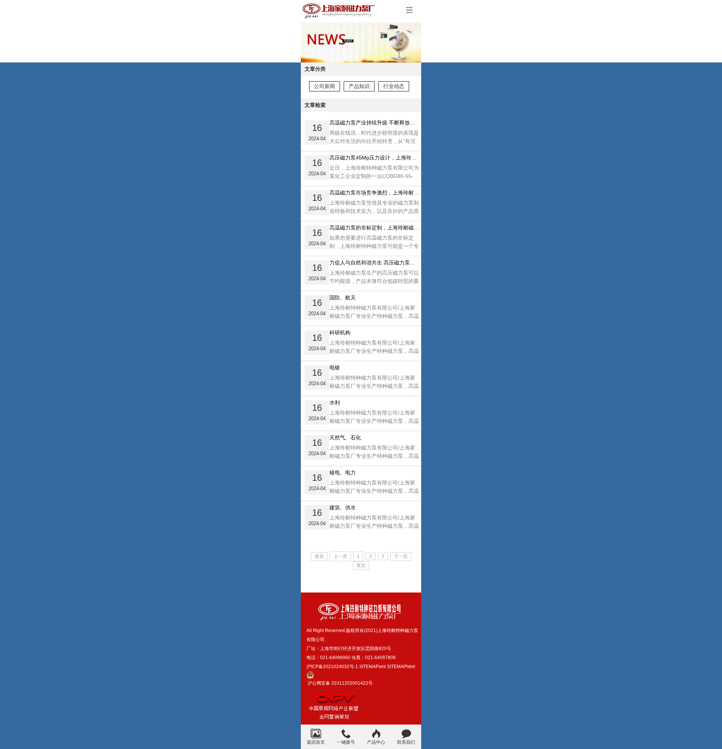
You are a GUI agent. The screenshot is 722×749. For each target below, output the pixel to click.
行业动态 (393, 86)
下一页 (401, 556)
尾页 (361, 565)
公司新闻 (324, 86)
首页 (319, 556)
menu (409, 9)
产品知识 (359, 86)
